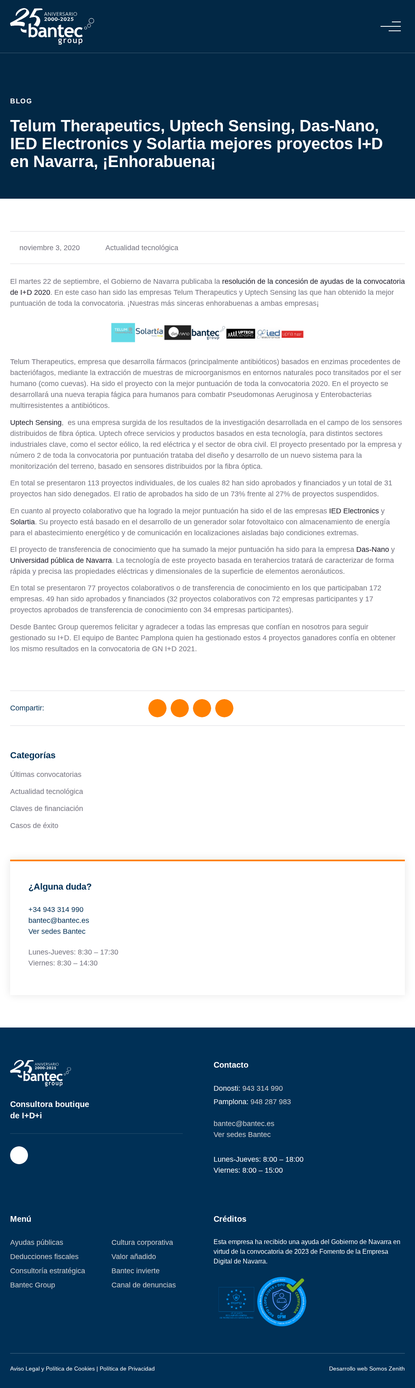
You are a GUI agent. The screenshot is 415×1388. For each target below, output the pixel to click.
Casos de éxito (34, 826)
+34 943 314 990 (55, 909)
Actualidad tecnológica (141, 248)
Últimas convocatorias (45, 774)
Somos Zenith (387, 1368)
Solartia (22, 522)
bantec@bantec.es (58, 920)
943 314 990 (262, 1088)
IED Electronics (354, 511)
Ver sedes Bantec (57, 931)
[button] (390, 26)
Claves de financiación (46, 808)
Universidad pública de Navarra (61, 560)
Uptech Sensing (36, 422)
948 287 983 (270, 1102)
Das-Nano (372, 549)
